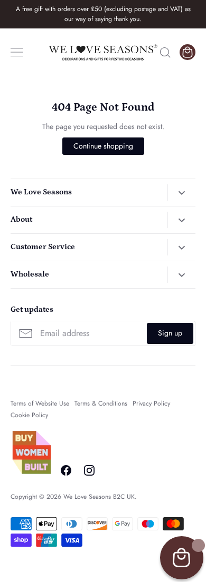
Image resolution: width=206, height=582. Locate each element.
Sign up (170, 333)
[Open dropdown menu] (181, 192)
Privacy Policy (151, 403)
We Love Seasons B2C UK (99, 496)
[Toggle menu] (17, 52)
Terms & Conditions (100, 403)
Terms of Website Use (40, 403)
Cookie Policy (29, 415)
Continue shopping (103, 146)
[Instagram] (89, 470)
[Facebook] (66, 470)
